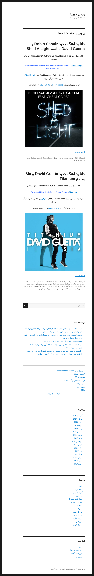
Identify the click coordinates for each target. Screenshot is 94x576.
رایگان (82, 390)
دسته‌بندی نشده (76, 502)
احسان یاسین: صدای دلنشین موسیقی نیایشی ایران (63, 341)
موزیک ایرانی (77, 515)
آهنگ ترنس (40, 281)
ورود (80, 547)
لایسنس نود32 (79, 374)
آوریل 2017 (78, 454)
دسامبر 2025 (77, 432)
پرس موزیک (77, 14)
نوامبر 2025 (77, 435)
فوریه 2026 (78, 425)
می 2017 (78, 451)
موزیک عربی (77, 525)
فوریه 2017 (78, 461)
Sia (45, 208)
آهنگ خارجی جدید (62, 284)
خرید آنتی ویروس (53, 393)
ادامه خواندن (80, 152)
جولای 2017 (77, 445)
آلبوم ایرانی (78, 489)
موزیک (71, 158)
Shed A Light (77, 66)
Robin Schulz (57, 85)
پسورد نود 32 (80, 377)
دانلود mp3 (38, 284)
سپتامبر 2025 (77, 441)
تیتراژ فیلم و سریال (75, 499)
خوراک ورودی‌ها (76, 550)
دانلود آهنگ (30, 284)
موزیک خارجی (63, 158)
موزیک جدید (55, 289)
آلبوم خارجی (77, 493)
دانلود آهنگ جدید (32, 158)
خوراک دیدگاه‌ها (76, 553)
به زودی (79, 496)
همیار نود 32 (80, 384)
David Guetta (45, 85)
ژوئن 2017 (78, 448)
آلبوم (80, 486)
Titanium (73, 192)
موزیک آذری (77, 512)
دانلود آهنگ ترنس (79, 286)
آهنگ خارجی (72, 284)
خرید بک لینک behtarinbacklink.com (71, 371)
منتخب (79, 505)
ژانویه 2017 (78, 464)
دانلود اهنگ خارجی (79, 160)
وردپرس (79, 557)
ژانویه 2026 (78, 429)
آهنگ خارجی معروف (49, 284)
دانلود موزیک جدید (79, 289)
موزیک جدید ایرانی (45, 289)
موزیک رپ (78, 522)
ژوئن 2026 (78, 422)
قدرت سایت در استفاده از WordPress (63, 569)
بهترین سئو (81, 387)
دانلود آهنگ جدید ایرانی (53, 286)
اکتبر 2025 (78, 438)
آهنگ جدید (32, 281)
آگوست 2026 (77, 416)
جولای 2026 (77, 419)
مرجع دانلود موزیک (66, 289)
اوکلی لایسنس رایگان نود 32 (74, 380)
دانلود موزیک (28, 286)
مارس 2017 (77, 458)
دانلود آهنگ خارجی (39, 286)
